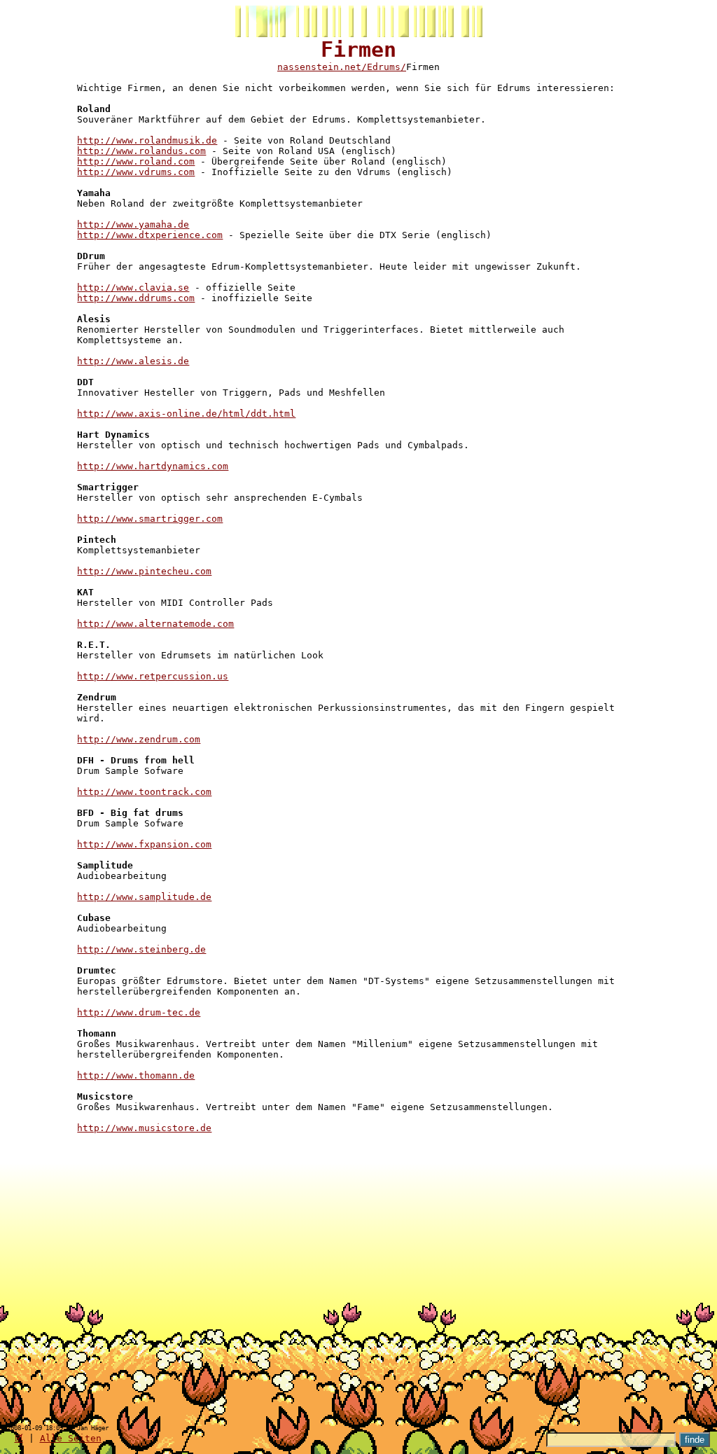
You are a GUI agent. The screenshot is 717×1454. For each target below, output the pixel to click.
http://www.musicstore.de (144, 1128)
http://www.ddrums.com (136, 298)
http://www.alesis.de (133, 361)
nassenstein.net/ (322, 67)
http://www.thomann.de (136, 1075)
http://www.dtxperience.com (150, 235)
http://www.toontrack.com (144, 792)
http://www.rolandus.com (141, 151)
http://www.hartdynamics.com (152, 466)
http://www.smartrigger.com (150, 518)
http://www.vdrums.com (136, 172)
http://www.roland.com (136, 161)
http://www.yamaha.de (133, 224)
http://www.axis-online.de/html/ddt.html (186, 413)
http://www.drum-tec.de (138, 1012)
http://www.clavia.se (133, 287)
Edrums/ (386, 67)
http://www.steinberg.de (141, 949)
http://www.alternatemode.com (155, 623)
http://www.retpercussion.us (152, 676)
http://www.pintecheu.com (144, 571)
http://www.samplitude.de (144, 897)
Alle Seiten (71, 1438)
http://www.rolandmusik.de (147, 140)
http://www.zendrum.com (138, 739)
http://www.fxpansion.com (144, 844)
